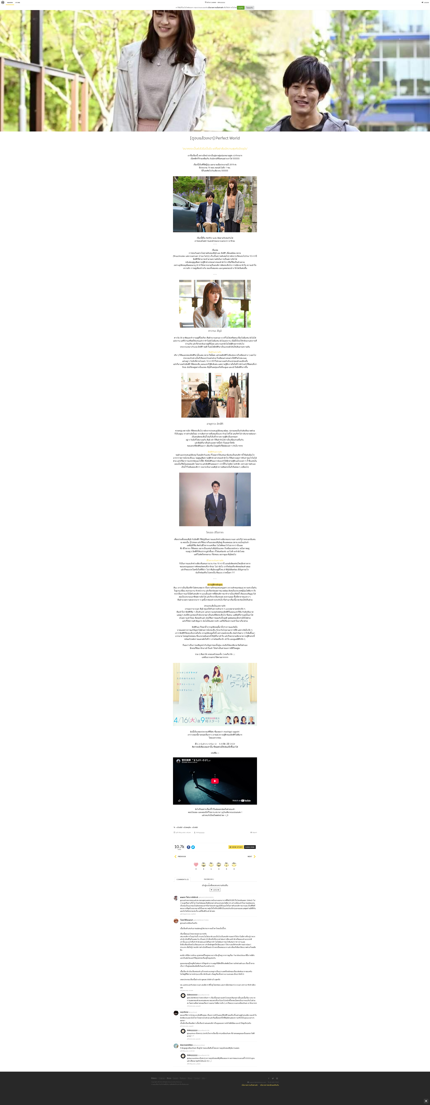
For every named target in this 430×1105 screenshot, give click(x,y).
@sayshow (191, 1033)
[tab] (182, 879)
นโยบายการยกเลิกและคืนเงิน (269, 1085)
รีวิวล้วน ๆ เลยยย (210, 2)
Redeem (183, 1078)
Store (17, 2)
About (190, 1078)
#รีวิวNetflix (187, 827)
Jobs (203, 1078)
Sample (175, 1078)
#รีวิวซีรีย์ (195, 827)
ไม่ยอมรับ (249, 8)
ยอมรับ (240, 8)
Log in (216, 890)
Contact (197, 1078)
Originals (162, 1078)
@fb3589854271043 (195, 998)
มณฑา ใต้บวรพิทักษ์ (189, 897)
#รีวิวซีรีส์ (179, 827)
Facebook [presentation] (209, 879)
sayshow (184, 1012)
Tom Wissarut (186, 920)
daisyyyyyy (221, 2)
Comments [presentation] (182, 879)
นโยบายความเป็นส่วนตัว (215, 7)
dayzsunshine (186, 1045)
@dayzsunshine (193, 1058)
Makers (10, 2)
